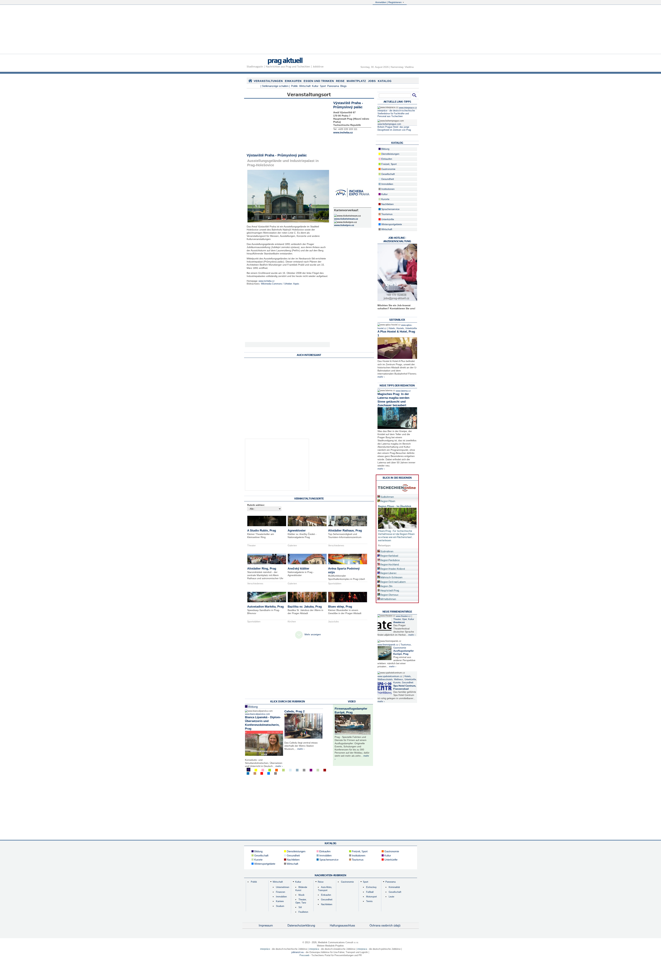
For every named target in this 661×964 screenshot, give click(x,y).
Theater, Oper (400, 619)
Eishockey (371, 887)
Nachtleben (387, 204)
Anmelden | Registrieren (388, 2)
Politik (294, 86)
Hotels (392, 328)
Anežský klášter (298, 568)
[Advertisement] (330, 30)
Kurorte (385, 199)
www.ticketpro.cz (344, 225)
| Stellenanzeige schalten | (275, 86)
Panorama (333, 86)
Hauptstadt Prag (389, 590)
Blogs (343, 86)
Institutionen (388, 189)
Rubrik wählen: (256, 505)
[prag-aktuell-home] (250, 81)
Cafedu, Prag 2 (294, 711)
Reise (340, 81)
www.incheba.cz (267, 281)
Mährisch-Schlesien (391, 577)
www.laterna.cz (403, 391)
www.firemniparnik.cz (387, 645)
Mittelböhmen (388, 599)
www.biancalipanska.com (257, 714)
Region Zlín (386, 586)
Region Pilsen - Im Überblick (394, 506)
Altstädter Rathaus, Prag (345, 530)
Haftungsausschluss (342, 925)
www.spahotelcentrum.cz (389, 676)
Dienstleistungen (390, 153)
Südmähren (386, 551)
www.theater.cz (403, 616)
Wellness (398, 679)
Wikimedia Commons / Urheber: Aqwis (280, 284)
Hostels (400, 328)
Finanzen (280, 892)
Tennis (369, 901)
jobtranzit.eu (297, 952)
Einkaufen (293, 81)
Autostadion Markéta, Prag (265, 606)
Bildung (253, 706)
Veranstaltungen (268, 81)
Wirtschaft (305, 86)
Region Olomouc (389, 594)
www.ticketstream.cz (346, 218)
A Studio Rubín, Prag (261, 530)
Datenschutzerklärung (301, 925)
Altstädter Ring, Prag (261, 568)
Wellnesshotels (385, 679)
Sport (323, 86)
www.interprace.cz (408, 108)
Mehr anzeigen (313, 634)
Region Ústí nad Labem (393, 582)
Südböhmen (387, 497)
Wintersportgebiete (391, 224)
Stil (300, 907)
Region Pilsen (387, 501)
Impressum (266, 925)
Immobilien (387, 184)
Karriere (280, 901)
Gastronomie (388, 169)
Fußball (370, 892)
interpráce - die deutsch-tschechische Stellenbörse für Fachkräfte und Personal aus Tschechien (396, 113)
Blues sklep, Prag (340, 606)
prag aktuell (284, 60)
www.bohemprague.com (389, 124)
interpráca (314, 949)
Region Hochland (389, 564)
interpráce (265, 949)
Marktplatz (356, 81)
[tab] (397, 496)
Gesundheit (387, 179)
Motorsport (371, 896)
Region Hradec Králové (392, 568)
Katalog (385, 81)
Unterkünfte (387, 219)
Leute (391, 896)
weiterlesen (384, 540)
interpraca (362, 949)
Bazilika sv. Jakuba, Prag (305, 606)
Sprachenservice (390, 209)
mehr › (279, 766)
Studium (280, 906)
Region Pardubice (390, 560)
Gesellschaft (388, 174)
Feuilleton (303, 912)
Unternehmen (282, 887)
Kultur (315, 86)
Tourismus (386, 214)
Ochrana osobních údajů (385, 925)
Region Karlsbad (389, 555)
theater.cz (399, 622)
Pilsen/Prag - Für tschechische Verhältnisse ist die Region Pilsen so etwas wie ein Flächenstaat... (396, 534)
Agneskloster (297, 530)
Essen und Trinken (319, 81)
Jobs (372, 81)
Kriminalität (394, 887)
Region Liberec (388, 573)
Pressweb (304, 955)
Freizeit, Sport (389, 164)
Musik (301, 895)
